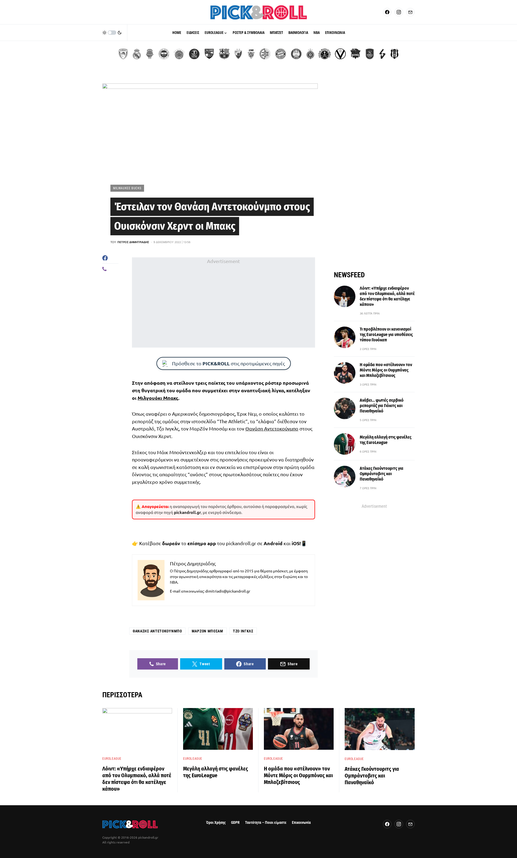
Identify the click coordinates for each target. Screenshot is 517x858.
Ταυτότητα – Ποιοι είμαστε (266, 822)
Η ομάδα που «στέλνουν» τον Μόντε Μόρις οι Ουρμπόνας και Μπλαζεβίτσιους (386, 370)
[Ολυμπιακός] (123, 53)
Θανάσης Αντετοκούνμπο (157, 631)
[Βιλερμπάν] (382, 53)
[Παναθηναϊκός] (179, 53)
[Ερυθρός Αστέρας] (238, 53)
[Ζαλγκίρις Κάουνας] (209, 53)
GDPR (235, 822)
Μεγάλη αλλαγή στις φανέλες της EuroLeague (385, 440)
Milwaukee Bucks (127, 188)
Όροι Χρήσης (216, 822)
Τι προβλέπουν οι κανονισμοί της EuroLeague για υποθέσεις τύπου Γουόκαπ (386, 334)
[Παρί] (325, 53)
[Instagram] (398, 12)
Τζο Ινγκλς (243, 631)
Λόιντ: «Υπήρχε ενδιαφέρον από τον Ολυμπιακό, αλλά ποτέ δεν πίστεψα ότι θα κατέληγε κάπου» (387, 296)
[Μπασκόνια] (355, 53)
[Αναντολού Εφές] (370, 53)
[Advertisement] (223, 302)
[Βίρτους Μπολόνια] (340, 53)
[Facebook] (387, 12)
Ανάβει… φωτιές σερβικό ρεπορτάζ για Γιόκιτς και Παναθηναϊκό (382, 406)
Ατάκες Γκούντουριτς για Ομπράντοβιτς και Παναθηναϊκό (381, 474)
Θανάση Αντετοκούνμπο (271, 428)
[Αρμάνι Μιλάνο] (296, 53)
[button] (112, 32)
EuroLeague (111, 759)
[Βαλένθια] (150, 53)
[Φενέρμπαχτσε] (164, 53)
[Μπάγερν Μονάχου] (280, 53)
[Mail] (410, 12)
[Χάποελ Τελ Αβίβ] (194, 53)
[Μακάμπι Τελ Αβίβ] (265, 53)
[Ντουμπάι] (251, 53)
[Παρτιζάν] (310, 53)
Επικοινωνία (301, 822)
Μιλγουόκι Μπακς (158, 398)
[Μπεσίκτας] (394, 53)
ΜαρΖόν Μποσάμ (207, 631)
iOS (295, 543)
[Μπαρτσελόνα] (224, 53)
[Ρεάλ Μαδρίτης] (137, 53)
